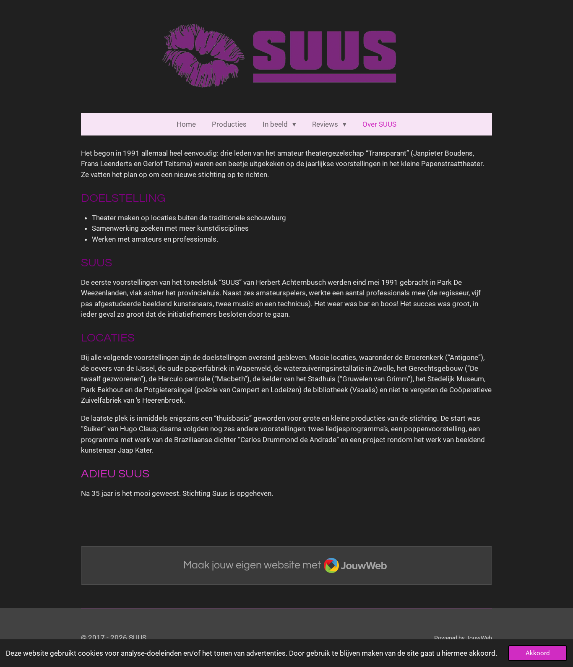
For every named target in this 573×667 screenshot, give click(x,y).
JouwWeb (479, 638)
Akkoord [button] (538, 653)
